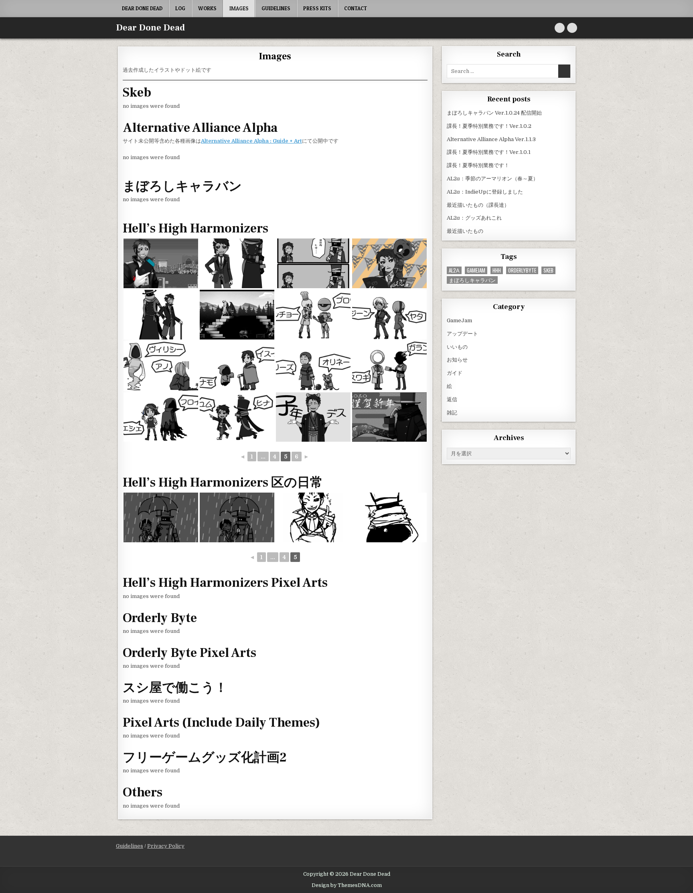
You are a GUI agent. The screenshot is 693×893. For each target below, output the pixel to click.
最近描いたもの (465, 231)
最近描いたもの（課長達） (478, 205)
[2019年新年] (313, 417)
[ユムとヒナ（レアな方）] (161, 517)
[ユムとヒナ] (237, 517)
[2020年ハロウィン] (313, 263)
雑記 (452, 413)
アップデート (462, 334)
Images (239, 8)
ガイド (454, 373)
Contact (355, 8)
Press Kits (317, 8)
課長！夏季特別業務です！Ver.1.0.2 (489, 126)
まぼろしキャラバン (472, 280)
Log (180, 8)
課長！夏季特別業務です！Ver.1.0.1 (489, 152)
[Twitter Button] (560, 28)
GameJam (476, 270)
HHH (496, 270)
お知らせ (457, 360)
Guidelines (275, 8)
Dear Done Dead (142, 8)
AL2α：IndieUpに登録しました (485, 192)
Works (207, 8)
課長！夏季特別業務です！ (478, 165)
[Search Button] (572, 28)
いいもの (457, 347)
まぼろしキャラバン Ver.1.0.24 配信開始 (494, 113)
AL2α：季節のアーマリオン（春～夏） (492, 179)
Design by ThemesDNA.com (347, 885)
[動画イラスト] (237, 314)
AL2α (454, 270)
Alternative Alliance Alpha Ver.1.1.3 (491, 139)
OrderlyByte (522, 270)
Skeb (548, 270)
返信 (452, 399)
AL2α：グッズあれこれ (474, 218)
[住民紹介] (313, 314)
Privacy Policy (165, 846)
